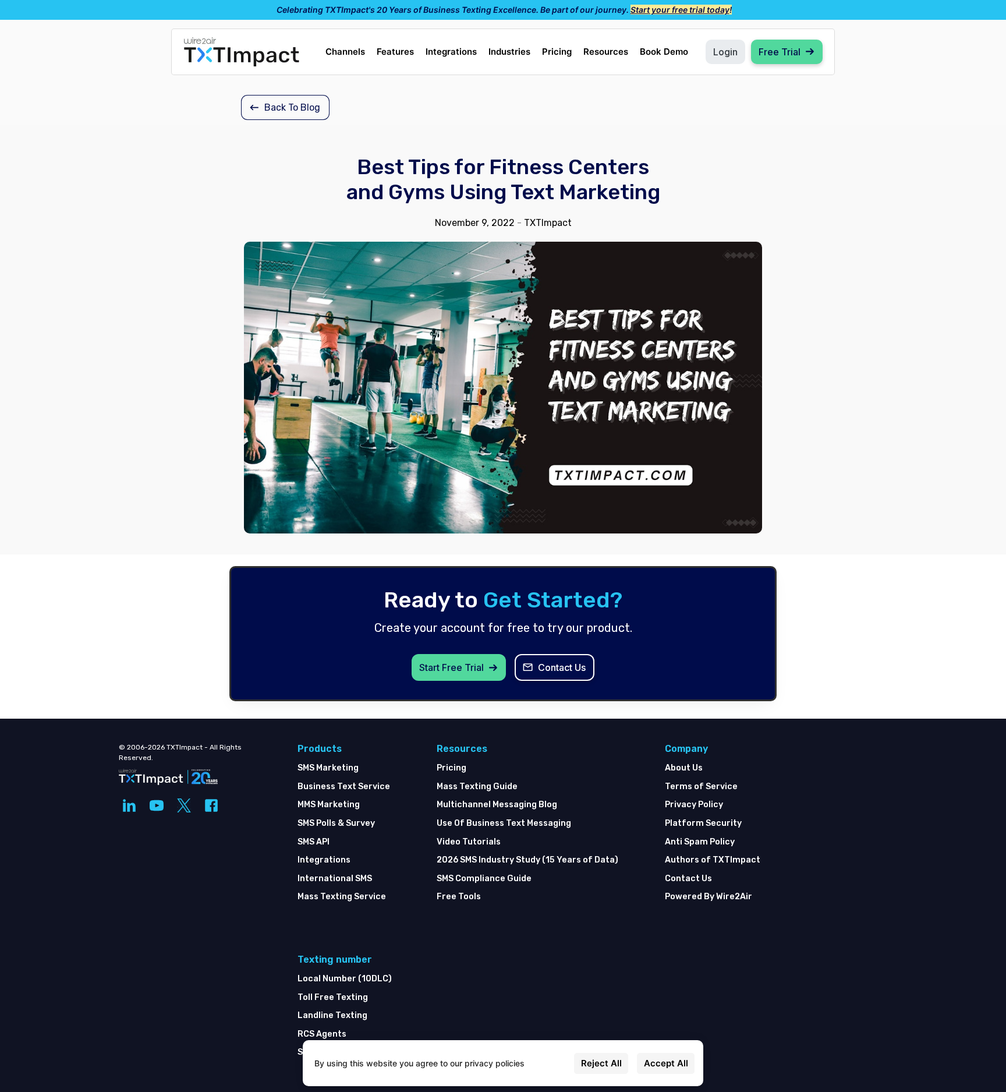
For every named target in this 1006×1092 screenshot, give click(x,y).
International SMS (334, 879)
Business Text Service (343, 786)
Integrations (451, 51)
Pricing (557, 51)
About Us (684, 768)
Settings (549, 1063)
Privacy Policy (694, 805)
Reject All (601, 1063)
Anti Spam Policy (700, 842)
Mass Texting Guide (477, 786)
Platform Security (703, 823)
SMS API (313, 842)
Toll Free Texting (332, 997)
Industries (509, 51)
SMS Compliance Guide (484, 879)
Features (395, 51)
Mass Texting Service (341, 897)
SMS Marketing (328, 768)
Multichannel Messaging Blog (497, 805)
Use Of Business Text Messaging (504, 823)
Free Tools (459, 897)
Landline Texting (332, 1015)
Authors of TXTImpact (712, 860)
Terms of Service (701, 786)
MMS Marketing (328, 805)
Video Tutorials (469, 842)
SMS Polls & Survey (336, 823)
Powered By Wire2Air (708, 897)
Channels (345, 51)
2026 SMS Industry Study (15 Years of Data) (527, 860)
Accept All (666, 1063)
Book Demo (664, 51)
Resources (605, 51)
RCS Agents (321, 1034)
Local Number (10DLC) (344, 979)
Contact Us (688, 879)
